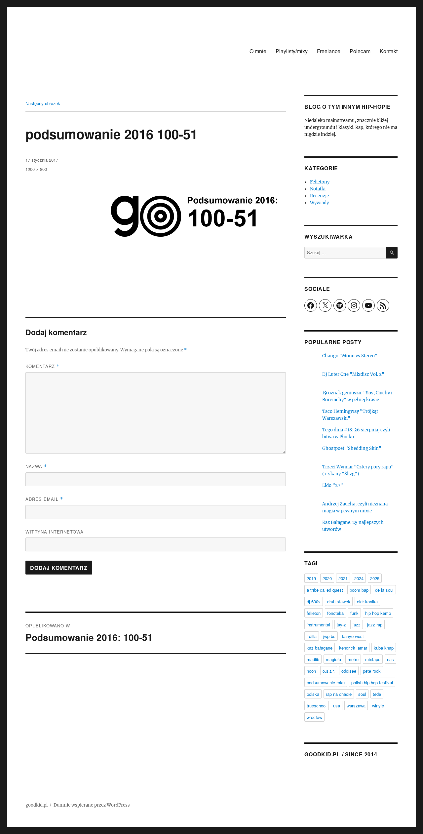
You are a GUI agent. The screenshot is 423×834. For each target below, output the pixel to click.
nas (390, 659)
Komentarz (42, 366)
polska (313, 694)
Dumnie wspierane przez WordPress (92, 805)
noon (311, 671)
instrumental (318, 624)
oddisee (348, 671)
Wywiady (319, 203)
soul (362, 694)
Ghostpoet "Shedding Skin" (351, 448)
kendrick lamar (353, 648)
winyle (378, 705)
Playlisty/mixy (292, 51)
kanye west (353, 636)
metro (353, 659)
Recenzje (319, 196)
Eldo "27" (332, 485)
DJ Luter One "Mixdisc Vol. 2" (353, 374)
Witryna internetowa (54, 532)
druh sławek (338, 601)
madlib (313, 659)
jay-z (341, 624)
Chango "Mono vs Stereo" (349, 356)
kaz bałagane (319, 648)
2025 (374, 578)
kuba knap (384, 648)
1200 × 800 (36, 169)
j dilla (312, 636)
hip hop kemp (378, 613)
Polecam (360, 51)
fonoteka (335, 613)
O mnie (258, 51)
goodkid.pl (36, 805)
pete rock (372, 671)
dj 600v (314, 601)
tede (377, 694)
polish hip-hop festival (372, 682)
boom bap (359, 590)
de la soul (384, 590)
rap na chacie (339, 694)
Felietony (319, 182)
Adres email (44, 499)
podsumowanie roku (326, 682)
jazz (357, 624)
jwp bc (329, 636)
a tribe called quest (325, 590)
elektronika (367, 601)
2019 (311, 578)
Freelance (328, 51)
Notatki (318, 189)
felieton (314, 613)
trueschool (317, 705)
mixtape (372, 659)
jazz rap (374, 624)
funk (354, 613)
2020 (327, 578)
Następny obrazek (42, 103)
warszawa (356, 705)
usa (336, 705)
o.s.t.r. (329, 671)
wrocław (314, 717)
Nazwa (36, 466)
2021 (343, 578)
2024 (359, 578)
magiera (333, 659)
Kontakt (389, 51)
